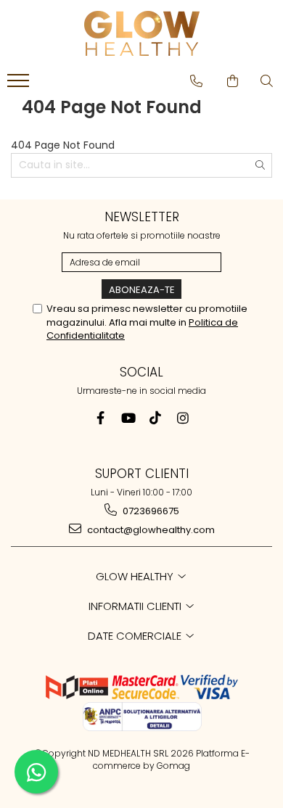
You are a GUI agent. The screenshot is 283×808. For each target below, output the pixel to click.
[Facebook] (100, 418)
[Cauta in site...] (266, 81)
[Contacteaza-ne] (196, 81)
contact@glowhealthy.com (150, 530)
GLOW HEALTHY (136, 576)
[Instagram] (183, 418)
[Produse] (20, 85)
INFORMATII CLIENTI (136, 606)
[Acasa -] (141, 33)
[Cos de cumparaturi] (232, 81)
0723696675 (149, 511)
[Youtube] (128, 418)
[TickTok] (155, 418)
